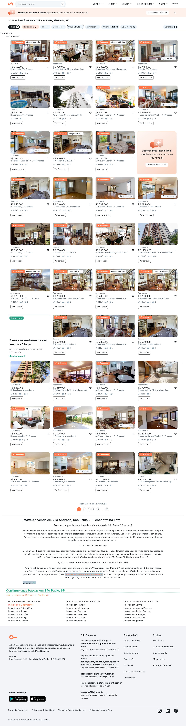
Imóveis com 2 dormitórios (21, 605)
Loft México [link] (129, 677)
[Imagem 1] (72, 59)
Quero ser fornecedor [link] (134, 671)
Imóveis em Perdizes (76, 611)
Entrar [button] (175, 3)
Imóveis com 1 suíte (17, 611)
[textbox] (40, 4)
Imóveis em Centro (133, 605)
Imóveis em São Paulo (24, 595)
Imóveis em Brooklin (76, 620)
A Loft (162, 4)
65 (107, 509)
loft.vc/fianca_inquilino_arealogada (98, 661)
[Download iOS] (38, 699)
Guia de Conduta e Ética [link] (100, 710)
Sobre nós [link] (129, 659)
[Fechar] (175, 13)
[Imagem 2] (74, 59)
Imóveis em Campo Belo (135, 617)
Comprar (97, 4)
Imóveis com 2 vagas (18, 620)
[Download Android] (18, 699)
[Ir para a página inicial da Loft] (11, 4)
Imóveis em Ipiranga (133, 620)
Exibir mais (28, 583)
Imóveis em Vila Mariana (77, 608)
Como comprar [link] (131, 653)
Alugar (111, 4)
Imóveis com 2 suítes (18, 614)
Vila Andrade (43, 595)
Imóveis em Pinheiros (76, 605)
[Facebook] (176, 711)
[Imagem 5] (37, 288)
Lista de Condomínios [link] (163, 646)
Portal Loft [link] (158, 640)
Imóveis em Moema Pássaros (138, 608)
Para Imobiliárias (144, 4)
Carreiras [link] (128, 665)
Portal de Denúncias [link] (18, 710)
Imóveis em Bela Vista (76, 614)
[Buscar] (62, 4)
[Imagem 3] (76, 59)
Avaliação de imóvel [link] (162, 665)
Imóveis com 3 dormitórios (21, 608)
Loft (8, 595)
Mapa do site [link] (159, 659)
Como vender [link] (130, 646)
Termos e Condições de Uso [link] (71, 710)
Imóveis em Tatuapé (75, 617)
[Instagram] (160, 711)
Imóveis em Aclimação (135, 614)
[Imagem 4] (35, 288)
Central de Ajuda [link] (132, 640)
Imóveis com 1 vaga (17, 617)
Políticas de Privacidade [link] (43, 710)
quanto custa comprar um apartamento (84, 574)
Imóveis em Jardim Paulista (137, 611)
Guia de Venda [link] (160, 653)
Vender (125, 4)
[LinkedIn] (168, 711)
